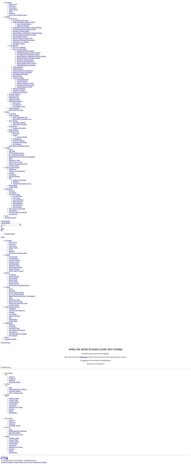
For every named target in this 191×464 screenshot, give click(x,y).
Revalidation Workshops (20, 74)
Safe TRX (12, 151)
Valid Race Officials (19, 122)
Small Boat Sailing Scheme (25, 51)
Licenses (11, 173)
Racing (7, 112)
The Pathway (13, 210)
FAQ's (11, 149)
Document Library (10, 217)
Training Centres (14, 96)
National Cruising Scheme (21, 31)
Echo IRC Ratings (18, 140)
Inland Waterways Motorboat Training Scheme (27, 33)
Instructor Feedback (19, 88)
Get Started (8, 2)
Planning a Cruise (14, 160)
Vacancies (12, 380)
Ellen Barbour (17, 207)
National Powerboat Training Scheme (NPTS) (27, 27)
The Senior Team (14, 194)
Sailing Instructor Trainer (24, 87)
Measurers (16, 133)
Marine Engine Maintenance (26, 61)
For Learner (16, 103)
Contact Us (12, 378)
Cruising (7, 148)
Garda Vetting (13, 404)
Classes (15, 135)
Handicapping (17, 139)
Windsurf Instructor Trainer (25, 83)
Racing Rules (13, 126)
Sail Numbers (17, 144)
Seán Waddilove (18, 203)
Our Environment (14, 176)
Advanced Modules (23, 26)
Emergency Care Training (21, 42)
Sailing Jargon (13, 9)
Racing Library (13, 130)
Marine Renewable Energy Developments (22, 157)
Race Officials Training (20, 36)
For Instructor (17, 105)
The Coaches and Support (17, 209)
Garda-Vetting (13, 187)
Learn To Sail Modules (24, 24)
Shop (2, 228)
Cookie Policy (18, 462)
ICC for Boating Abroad (16, 155)
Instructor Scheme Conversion (22, 72)
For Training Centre (19, 106)
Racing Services (14, 131)
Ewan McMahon (18, 200)
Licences (11, 409)
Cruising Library (14, 165)
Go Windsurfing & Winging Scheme (24, 29)
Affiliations (12, 169)
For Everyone (13, 18)
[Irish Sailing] (5, 221)
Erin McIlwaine (18, 205)
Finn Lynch (16, 198)
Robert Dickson (18, 201)
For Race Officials (14, 94)
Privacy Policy (27, 462)
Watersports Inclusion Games (22, 183)
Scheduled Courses (19, 44)
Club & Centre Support (12, 167)
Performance (9, 189)
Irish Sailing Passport (15, 101)
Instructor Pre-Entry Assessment (23, 70)
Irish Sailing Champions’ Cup (22, 119)
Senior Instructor (18, 67)
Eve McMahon (17, 196)
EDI (10, 178)
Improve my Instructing (20, 92)
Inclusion (12, 13)
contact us (85, 360)
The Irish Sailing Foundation (18, 212)
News (6, 216)
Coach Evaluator (22, 81)
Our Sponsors (13, 214)
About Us (12, 191)
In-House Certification (20, 142)
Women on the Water (19, 180)
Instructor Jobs (17, 76)
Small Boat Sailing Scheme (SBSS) (24, 22)
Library (7, 395)
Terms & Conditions (7, 462)
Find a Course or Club (16, 393)
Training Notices (14, 108)
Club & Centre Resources (17, 171)
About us (12, 377)
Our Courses (13, 8)
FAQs (11, 11)
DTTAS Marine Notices (16, 153)
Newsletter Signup (14, 382)
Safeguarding (13, 185)
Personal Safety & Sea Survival (22, 38)
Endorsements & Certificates (18, 389)
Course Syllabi (13, 400)
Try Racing (12, 113)
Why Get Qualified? (19, 47)
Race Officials (13, 121)
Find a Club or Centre (15, 162)
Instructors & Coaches (16, 407)
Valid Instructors (18, 69)
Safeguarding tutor (22, 79)
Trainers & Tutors (18, 78)
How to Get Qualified (19, 49)
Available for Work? (19, 90)
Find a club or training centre (18, 15)
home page (83, 357)
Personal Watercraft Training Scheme (24, 35)
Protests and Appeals (19, 128)
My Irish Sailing (10, 234)
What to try (12, 6)
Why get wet (13, 4)
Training (7, 17)
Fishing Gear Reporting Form (18, 164)
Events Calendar (14, 115)
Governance (12, 174)
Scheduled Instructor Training (26, 65)
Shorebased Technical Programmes (24, 40)
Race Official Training (20, 124)
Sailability (16, 182)
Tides (10, 158)
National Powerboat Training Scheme (28, 53)
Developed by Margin (40, 462)
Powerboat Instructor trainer (25, 85)
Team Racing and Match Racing (19, 146)
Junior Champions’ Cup (20, 117)
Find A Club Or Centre (16, 110)
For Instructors (13, 45)
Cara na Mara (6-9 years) (20, 20)
